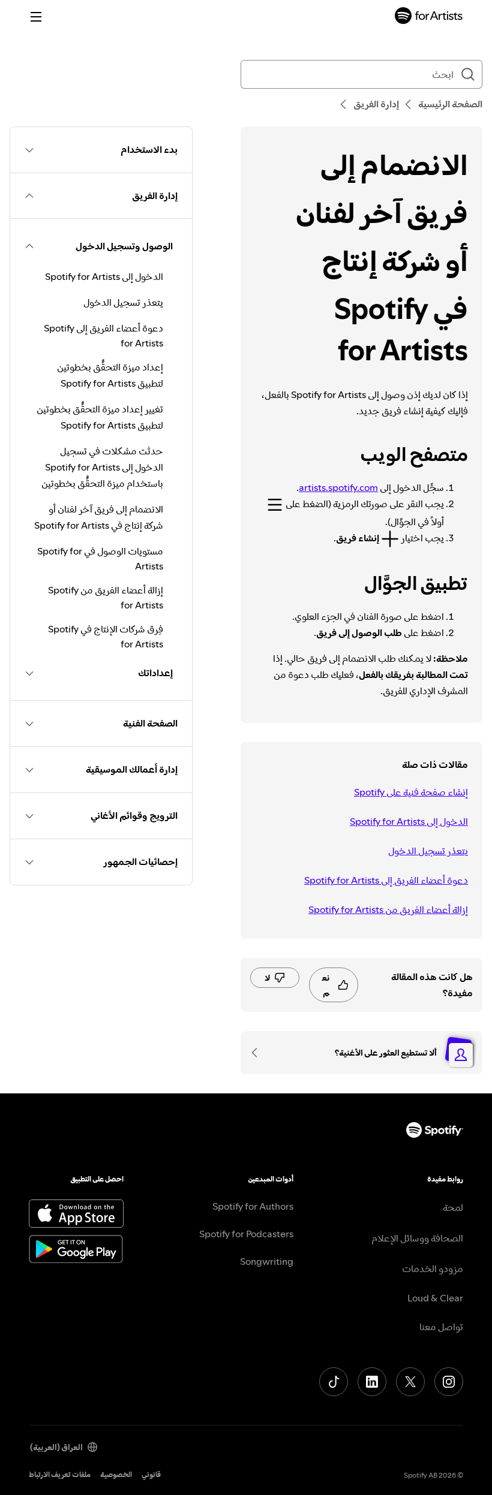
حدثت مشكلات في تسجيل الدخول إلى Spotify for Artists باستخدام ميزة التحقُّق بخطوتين (102, 467)
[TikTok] (333, 1381)
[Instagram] (448, 1381)
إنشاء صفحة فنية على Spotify (411, 791)
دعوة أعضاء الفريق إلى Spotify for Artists (386, 880)
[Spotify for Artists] (429, 17)
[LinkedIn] (372, 1381)
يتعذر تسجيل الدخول (428, 850)
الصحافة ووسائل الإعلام (417, 1237)
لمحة (453, 1207)
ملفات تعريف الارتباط (60, 1474)
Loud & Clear (435, 1297)
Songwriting (266, 1261)
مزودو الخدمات (432, 1268)
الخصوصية (116, 1474)
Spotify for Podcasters (246, 1233)
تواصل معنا (441, 1326)
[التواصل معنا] (258, 1052)
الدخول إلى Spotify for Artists (409, 821)
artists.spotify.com (338, 487)
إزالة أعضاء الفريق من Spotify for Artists (388, 909)
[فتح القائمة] (36, 17)
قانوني (151, 1474)
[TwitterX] (410, 1381)
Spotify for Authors (252, 1206)
